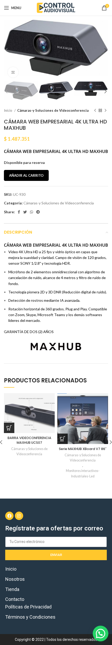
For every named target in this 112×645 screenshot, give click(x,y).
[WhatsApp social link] (31, 212)
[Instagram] (19, 516)
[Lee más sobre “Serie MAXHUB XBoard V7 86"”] (62, 439)
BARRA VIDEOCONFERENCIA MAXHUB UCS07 (29, 440)
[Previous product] (95, 110)
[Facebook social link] (19, 212)
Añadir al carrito (26, 175)
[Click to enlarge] (13, 72)
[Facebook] (9, 516)
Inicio (8, 110)
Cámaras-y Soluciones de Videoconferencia (53, 110)
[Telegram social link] (38, 212)
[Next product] (105, 110)
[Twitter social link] (25, 212)
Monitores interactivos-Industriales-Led (82, 473)
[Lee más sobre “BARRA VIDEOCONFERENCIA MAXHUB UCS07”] (9, 428)
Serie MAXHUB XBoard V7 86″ (83, 449)
